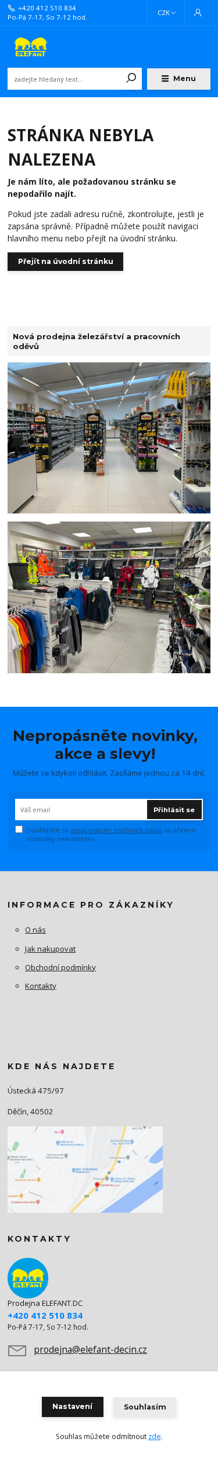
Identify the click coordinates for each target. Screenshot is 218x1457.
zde (154, 1436)
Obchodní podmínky (60, 967)
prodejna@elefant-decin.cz (90, 1349)
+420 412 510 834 (47, 8)
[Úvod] (46, 47)
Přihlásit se (174, 810)
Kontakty (40, 986)
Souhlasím (145, 1407)
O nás (35, 929)
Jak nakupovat (50, 949)
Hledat (131, 79)
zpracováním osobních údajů (116, 829)
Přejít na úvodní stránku (65, 261)
